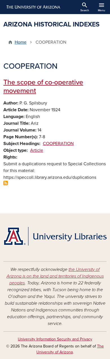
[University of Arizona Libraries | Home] (55, 236)
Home (21, 42)
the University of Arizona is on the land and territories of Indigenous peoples (55, 276)
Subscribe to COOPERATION (5, 183)
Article (36, 150)
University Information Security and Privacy (55, 339)
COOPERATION (58, 143)
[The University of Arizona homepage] (33, 7)
